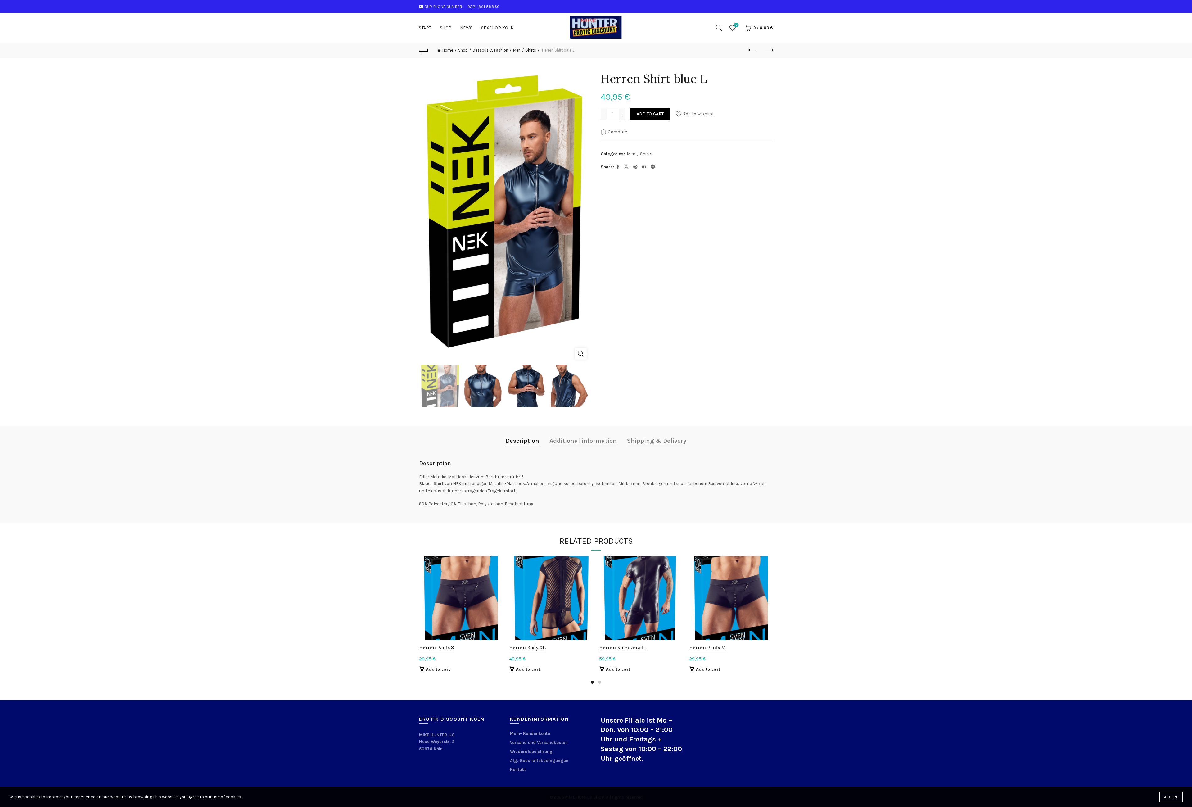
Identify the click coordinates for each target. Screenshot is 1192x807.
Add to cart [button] (438, 669)
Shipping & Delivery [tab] (656, 440)
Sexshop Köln (497, 27)
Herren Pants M (707, 648)
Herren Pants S (436, 648)
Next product (768, 50)
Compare (617, 131)
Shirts (531, 50)
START (425, 27)
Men (517, 50)
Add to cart (650, 113)
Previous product (753, 50)
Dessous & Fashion (490, 50)
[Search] (719, 27)
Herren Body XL (527, 648)
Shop (446, 27)
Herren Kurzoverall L (623, 648)
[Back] (423, 50)
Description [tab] (522, 440)
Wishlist (736, 25)
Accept (1171, 797)
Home (447, 50)
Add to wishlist (698, 113)
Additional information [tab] (583, 440)
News (466, 27)
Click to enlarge (581, 354)
